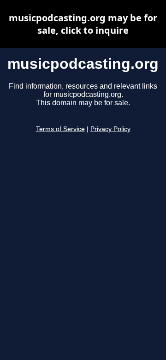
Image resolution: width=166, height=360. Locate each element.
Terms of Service (60, 129)
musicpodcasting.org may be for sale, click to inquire (83, 24)
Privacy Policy (110, 129)
